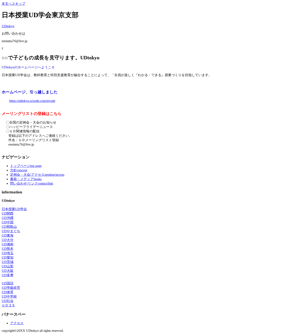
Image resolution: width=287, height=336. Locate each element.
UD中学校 (9, 296)
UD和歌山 (9, 226)
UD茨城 (7, 262)
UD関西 (7, 213)
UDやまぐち (11, 231)
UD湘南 (7, 244)
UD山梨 (7, 266)
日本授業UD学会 (14, 209)
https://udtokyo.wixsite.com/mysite (32, 101)
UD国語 (7, 283)
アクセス (17, 323)
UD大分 (7, 240)
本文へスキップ (13, 3)
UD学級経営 (11, 287)
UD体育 (7, 292)
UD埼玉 (7, 253)
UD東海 (7, 235)
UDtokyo (8, 26)
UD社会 (7, 301)
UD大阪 (7, 270)
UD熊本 (7, 248)
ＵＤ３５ (8, 305)
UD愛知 (7, 257)
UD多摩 (7, 275)
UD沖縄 (7, 218)
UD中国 (7, 222)
